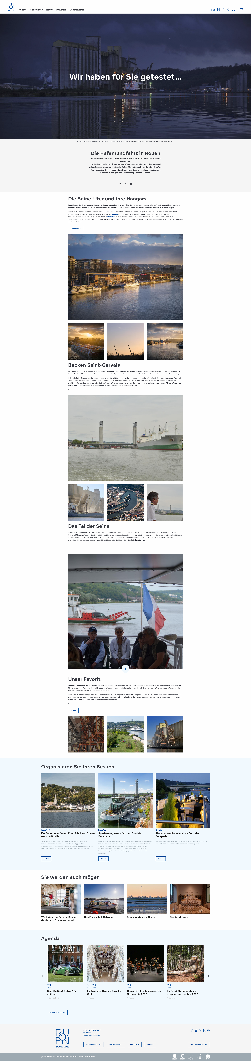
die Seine (111, 217)
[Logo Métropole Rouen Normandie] (174, 1057)
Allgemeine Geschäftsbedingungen (82, 1056)
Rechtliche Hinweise (47, 1056)
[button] (229, 10)
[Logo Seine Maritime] (182, 1057)
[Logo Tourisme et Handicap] (200, 1057)
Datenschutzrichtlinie (63, 1056)
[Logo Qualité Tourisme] (191, 1057)
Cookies (43, 1058)
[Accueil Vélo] (208, 1057)
